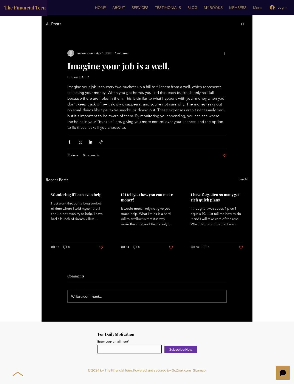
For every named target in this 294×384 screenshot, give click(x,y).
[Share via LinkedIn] (90, 142)
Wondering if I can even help (76, 194)
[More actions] (224, 53)
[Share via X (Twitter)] (80, 142)
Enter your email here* (113, 341)
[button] (140, 7)
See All (243, 179)
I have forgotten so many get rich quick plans (215, 197)
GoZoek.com (181, 370)
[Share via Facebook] (69, 142)
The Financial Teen (25, 7)
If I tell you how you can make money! (147, 197)
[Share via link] (101, 142)
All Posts (53, 23)
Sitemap (199, 370)
